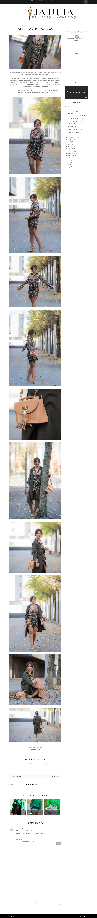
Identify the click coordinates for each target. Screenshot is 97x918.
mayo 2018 (70, 146)
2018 (68, 109)
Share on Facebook (21, 763)
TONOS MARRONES (73, 132)
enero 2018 (71, 155)
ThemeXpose (21, 916)
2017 (68, 157)
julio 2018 (70, 142)
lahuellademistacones (33, 784)
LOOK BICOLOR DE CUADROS (76, 129)
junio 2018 (70, 144)
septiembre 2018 (72, 137)
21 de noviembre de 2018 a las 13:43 (24, 830)
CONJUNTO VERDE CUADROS (76, 118)
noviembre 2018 (72, 113)
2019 (68, 106)
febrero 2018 (71, 153)
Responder (58, 843)
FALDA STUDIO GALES (34, 812)
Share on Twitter (37, 763)
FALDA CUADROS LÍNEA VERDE (17, 812)
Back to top (83, 916)
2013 (68, 167)
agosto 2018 (71, 139)
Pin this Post (52, 763)
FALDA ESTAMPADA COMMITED (50, 812)
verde (37, 768)
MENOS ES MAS (72, 126)
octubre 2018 (71, 135)
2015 (68, 162)
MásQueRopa (20, 828)
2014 (68, 164)
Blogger (63, 1)
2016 (68, 160)
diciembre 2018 (72, 111)
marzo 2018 (71, 151)
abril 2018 (70, 148)
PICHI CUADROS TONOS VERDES (77, 115)
